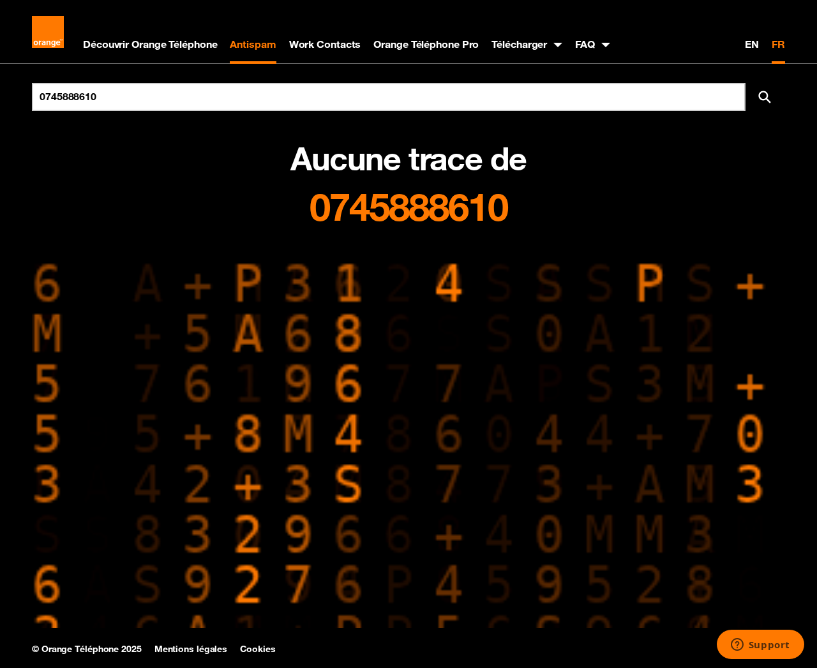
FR (778, 44)
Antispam (253, 44)
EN (752, 44)
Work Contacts (325, 44)
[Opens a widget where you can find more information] (760, 646)
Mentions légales (190, 649)
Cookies (257, 649)
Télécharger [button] (519, 44)
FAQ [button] (585, 44)
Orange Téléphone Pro (426, 44)
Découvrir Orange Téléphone (150, 44)
